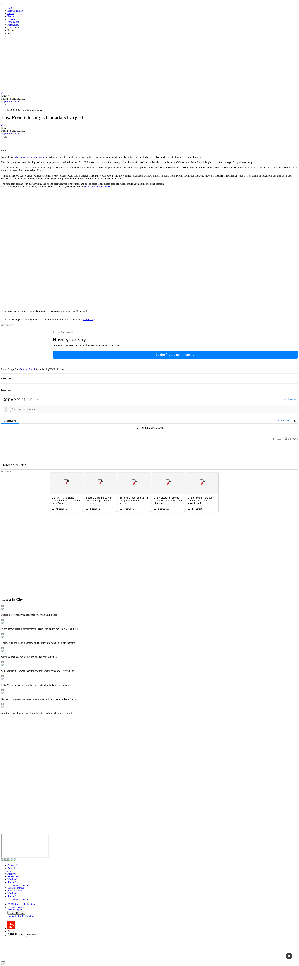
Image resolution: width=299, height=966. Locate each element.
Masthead (12, 879)
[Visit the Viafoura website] (291, 438)
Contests (11, 19)
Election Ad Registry (17, 885)
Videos (10, 13)
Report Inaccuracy (10, 101)
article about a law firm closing (29, 157)
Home (10, 8)
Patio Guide (13, 22)
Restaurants (13, 24)
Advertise (12, 868)
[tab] (10, 420)
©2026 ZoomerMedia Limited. (22, 904)
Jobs (9, 871)
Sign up (292, 399)
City (3, 93)
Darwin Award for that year (98, 186)
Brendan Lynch (28, 369)
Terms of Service (15, 887)
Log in (285, 399)
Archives (11, 873)
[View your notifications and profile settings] (295, 421)
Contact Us (13, 865)
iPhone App (13, 882)
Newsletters (13, 876)
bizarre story (89, 319)
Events (10, 16)
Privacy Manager (16, 913)
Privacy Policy (14, 890)
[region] (149, 419)
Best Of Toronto (15, 10)
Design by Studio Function (20, 916)
